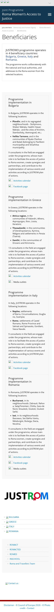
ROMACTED (15, 549)
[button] (27, 3)
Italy (30, 56)
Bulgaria (11, 56)
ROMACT (14, 544)
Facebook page (20, 186)
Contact (30, 608)
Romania (11, 59)
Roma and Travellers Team (22, 563)
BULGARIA (13, 517)
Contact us (13, 583)
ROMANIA (13, 531)
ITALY (11, 526)
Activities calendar (22, 180)
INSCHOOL (15, 558)
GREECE (12, 521)
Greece (21, 56)
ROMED (13, 554)
